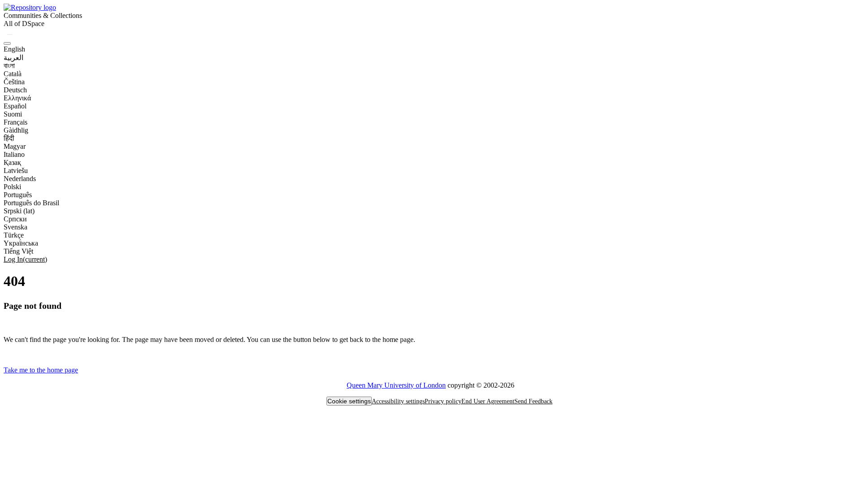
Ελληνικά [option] (17, 98)
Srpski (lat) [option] (19, 211)
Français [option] (15, 122)
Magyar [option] (15, 146)
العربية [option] (13, 57)
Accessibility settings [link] (398, 401)
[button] (30, 7)
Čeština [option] (14, 82)
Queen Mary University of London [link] (396, 385)
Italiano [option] (14, 154)
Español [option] (15, 106)
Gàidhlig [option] (16, 130)
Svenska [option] (15, 227)
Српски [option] (15, 219)
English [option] (14, 49)
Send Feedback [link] (533, 401)
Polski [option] (12, 186)
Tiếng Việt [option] (18, 251)
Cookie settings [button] (349, 401)
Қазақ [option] (12, 162)
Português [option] (18, 195)
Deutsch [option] (15, 90)
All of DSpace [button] (24, 23)
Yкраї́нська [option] (21, 243)
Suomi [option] (13, 114)
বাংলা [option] (9, 65)
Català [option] (13, 74)
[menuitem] (24, 24)
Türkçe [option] (14, 235)
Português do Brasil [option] (31, 203)
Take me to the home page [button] (41, 370)
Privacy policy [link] (443, 401)
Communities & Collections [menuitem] (43, 15)
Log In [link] (25, 259)
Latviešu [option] (16, 170)
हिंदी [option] (9, 138)
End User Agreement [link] (487, 401)
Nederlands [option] (20, 178)
